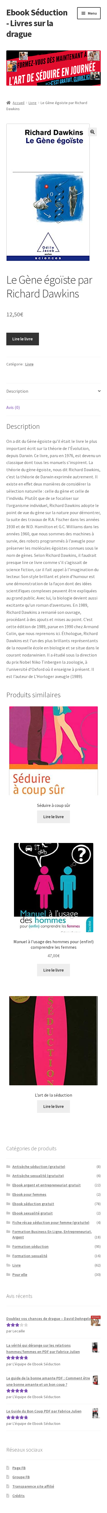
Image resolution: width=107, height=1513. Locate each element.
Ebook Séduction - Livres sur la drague (36, 23)
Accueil (18, 102)
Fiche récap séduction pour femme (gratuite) (50, 1222)
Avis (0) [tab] (13, 407)
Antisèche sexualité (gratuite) (38, 1175)
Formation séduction (30, 1246)
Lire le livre (22, 338)
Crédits (18, 1495)
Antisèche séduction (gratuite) (38, 1166)
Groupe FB (21, 1476)
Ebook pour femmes (29, 1194)
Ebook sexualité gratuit (32, 1213)
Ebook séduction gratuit (33, 1203)
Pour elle (19, 1274)
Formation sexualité (29, 1255)
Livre (32, 102)
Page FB (19, 1467)
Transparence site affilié (33, 1486)
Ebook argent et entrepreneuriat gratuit (46, 1185)
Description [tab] (17, 391)
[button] (92, 132)
